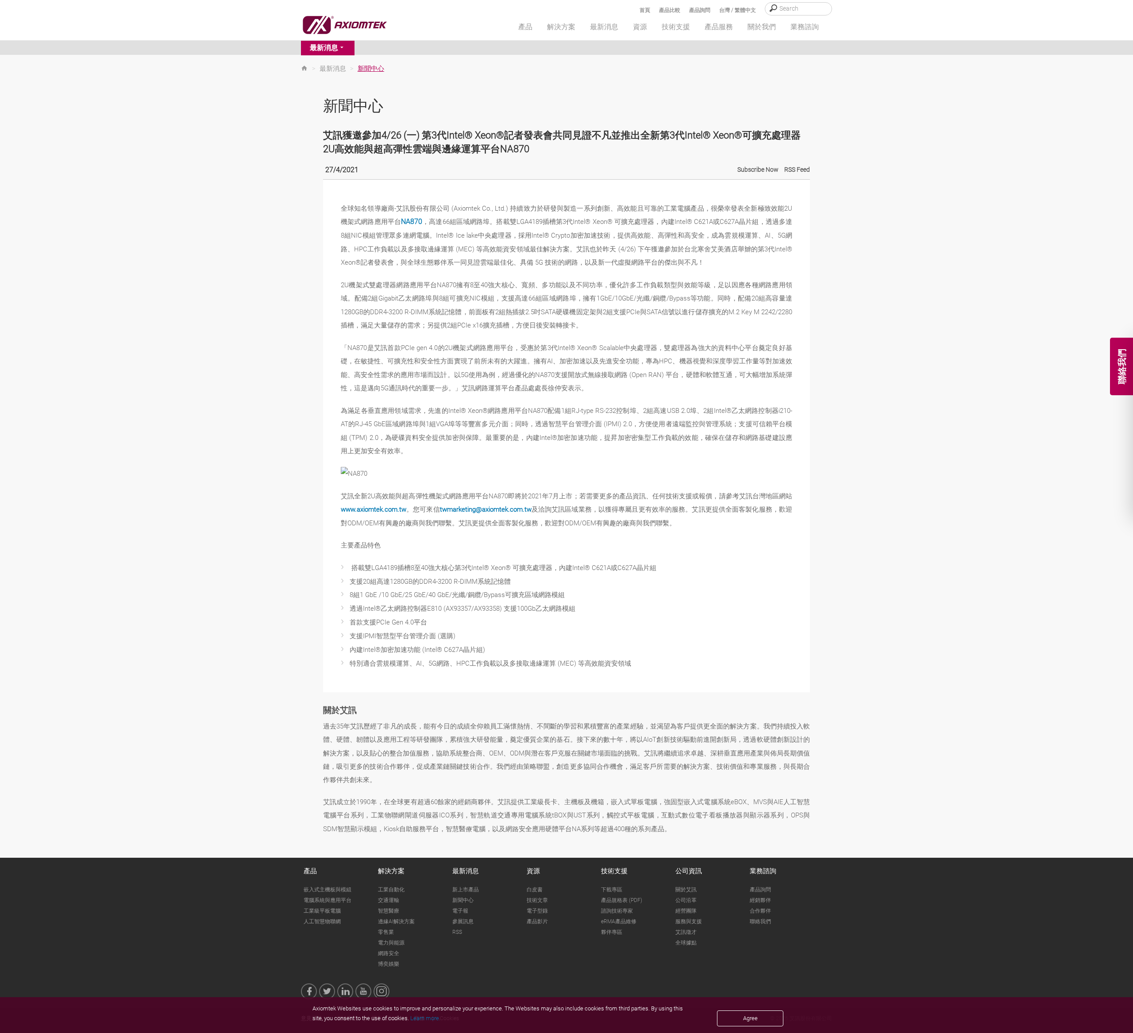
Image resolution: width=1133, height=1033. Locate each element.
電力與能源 (391, 943)
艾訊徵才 (686, 932)
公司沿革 (686, 900)
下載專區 (611, 890)
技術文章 (537, 900)
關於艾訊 (686, 890)
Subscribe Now (757, 169)
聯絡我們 (760, 921)
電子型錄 (537, 911)
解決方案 (391, 871)
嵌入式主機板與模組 (327, 890)
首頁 (645, 10)
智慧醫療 (388, 911)
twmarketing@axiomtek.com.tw (486, 509)
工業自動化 (391, 890)
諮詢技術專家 (617, 911)
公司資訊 (688, 871)
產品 (310, 871)
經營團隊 (686, 911)
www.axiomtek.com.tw (373, 509)
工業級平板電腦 (322, 911)
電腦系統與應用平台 (327, 900)
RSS (457, 932)
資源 (533, 871)
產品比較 (669, 10)
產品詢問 (699, 10)
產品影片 (537, 921)
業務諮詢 (763, 871)
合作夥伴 (760, 911)
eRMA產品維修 (618, 921)
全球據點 (686, 943)
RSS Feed (797, 169)
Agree (750, 1018)
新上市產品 (465, 890)
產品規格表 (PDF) (621, 900)
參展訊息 (463, 921)
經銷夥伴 (760, 900)
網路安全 (388, 953)
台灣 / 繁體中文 (737, 10)
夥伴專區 (611, 932)
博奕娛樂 (388, 964)
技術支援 (614, 871)
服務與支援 (688, 921)
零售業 (386, 932)
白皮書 (535, 890)
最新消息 (324, 47)
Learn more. (425, 1018)
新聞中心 (463, 900)
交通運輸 (388, 900)
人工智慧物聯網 (322, 921)
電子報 (460, 911)
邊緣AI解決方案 (396, 921)
